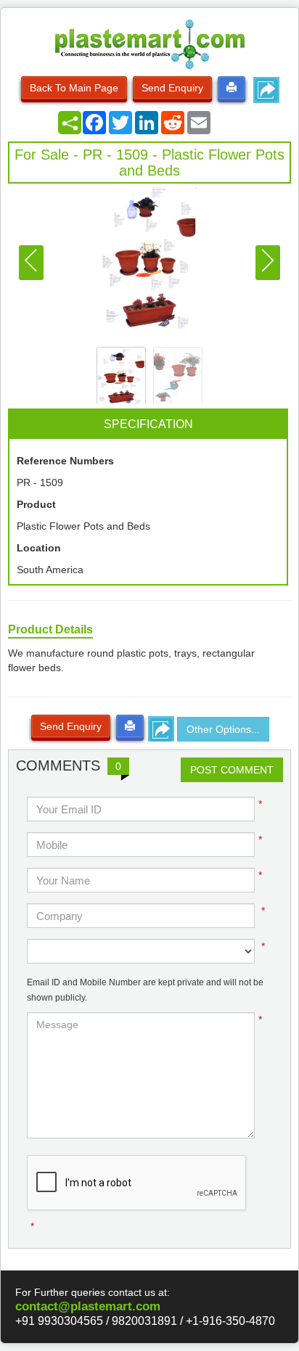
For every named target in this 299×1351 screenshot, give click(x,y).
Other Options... (223, 729)
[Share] (69, 122)
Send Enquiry (172, 88)
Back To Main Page (74, 88)
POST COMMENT (232, 770)
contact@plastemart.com (87, 1306)
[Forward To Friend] (266, 90)
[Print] (231, 87)
